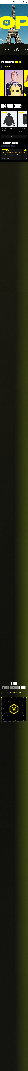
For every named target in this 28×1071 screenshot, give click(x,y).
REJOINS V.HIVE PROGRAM (14, 692)
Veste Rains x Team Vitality (9, 128)
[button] (23, 2)
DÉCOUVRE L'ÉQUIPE (8, 66)
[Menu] (1, 2)
